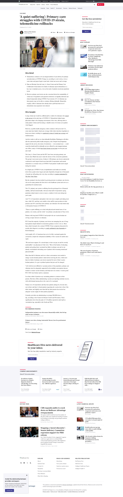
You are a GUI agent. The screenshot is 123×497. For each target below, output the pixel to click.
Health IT (53, 8)
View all (82, 117)
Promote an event (89, 223)
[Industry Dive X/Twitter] (27, 462)
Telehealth (80, 8)
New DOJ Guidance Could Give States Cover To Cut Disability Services (91, 180)
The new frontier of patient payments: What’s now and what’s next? (91, 252)
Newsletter (40, 468)
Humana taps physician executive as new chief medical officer (95, 67)
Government (59, 8)
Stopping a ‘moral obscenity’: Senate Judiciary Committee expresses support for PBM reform (53, 431)
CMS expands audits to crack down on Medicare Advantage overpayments (53, 410)
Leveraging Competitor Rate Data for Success (92, 236)
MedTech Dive (45, 1)
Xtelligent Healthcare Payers (55, 1)
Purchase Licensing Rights (44, 471)
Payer (47, 8)
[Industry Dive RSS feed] (30, 462)
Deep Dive (32, 4)
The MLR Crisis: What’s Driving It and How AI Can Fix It (92, 243)
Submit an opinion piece (63, 466)
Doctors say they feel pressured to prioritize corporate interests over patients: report (95, 48)
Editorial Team (41, 463)
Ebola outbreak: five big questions (91, 187)
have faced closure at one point (49, 148)
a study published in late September (55, 228)
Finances (65, 8)
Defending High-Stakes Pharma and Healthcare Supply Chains (92, 91)
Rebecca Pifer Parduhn (30, 31)
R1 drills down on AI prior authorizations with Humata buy (94, 75)
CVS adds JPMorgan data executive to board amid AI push (93, 419)
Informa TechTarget (67, 484)
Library (43, 4)
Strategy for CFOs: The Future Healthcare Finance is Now (94, 111)
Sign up (101, 4)
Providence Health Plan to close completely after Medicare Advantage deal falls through (95, 58)
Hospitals (43, 8)
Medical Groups (72, 8)
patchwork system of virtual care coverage (54, 133)
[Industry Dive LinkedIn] (21, 462)
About (39, 461)
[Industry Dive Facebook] (24, 462)
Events (47, 4)
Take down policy (62, 491)
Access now (9, 490)
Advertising (59, 461)
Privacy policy (46, 491)
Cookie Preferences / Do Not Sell (76, 491)
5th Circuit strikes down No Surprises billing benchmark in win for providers (94, 438)
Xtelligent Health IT (65, 1)
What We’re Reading (43, 476)
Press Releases (54, 4)
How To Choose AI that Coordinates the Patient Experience (92, 101)
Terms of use (54, 491)
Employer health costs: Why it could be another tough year (91, 193)
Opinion (38, 4)
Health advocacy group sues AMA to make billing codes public (93, 428)
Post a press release (90, 166)
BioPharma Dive (38, 1)
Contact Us (40, 466)
